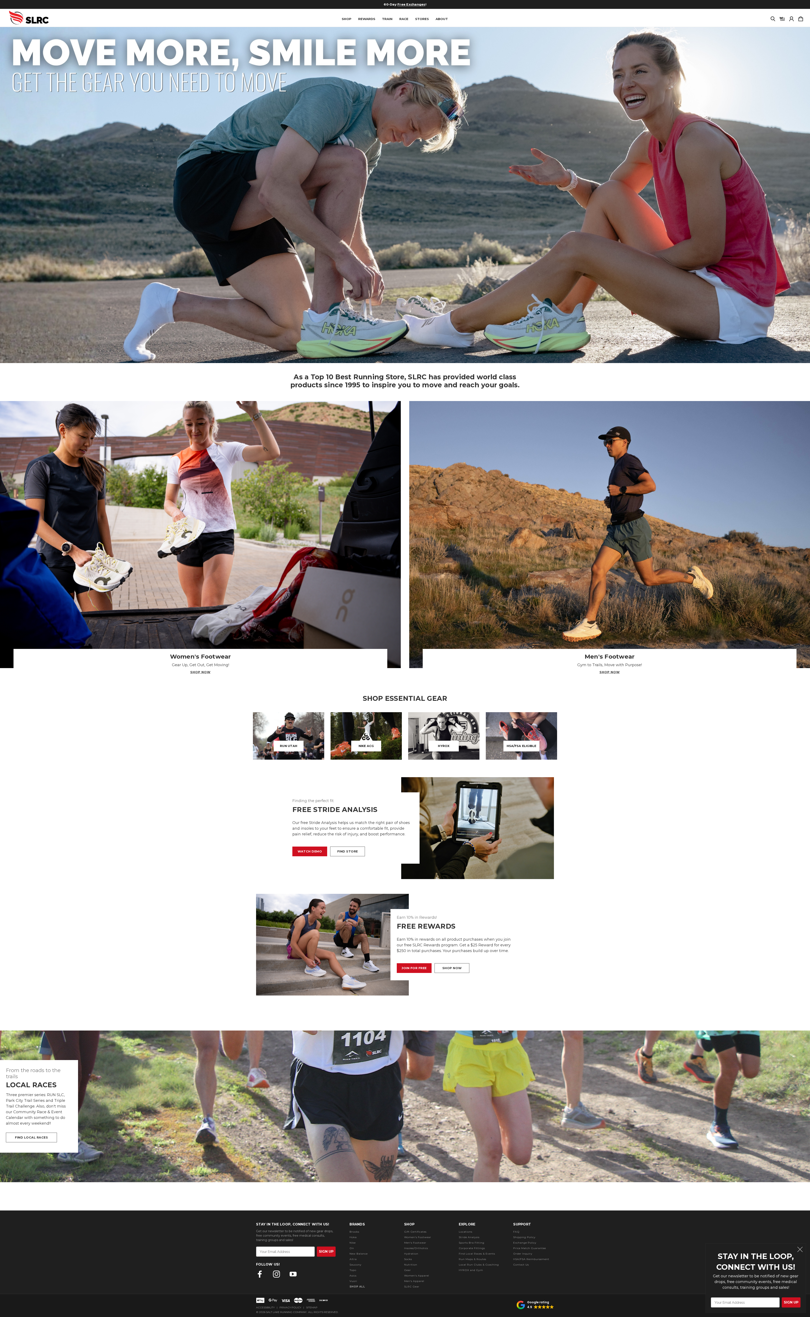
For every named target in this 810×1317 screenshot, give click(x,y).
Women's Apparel (416, 1275)
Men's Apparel (414, 1281)
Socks (408, 1259)
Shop (346, 18)
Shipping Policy (524, 1237)
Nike (353, 1242)
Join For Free (414, 968)
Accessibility (265, 1307)
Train (387, 18)
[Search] (773, 17)
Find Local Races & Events (477, 1253)
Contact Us (521, 1264)
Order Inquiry (522, 1253)
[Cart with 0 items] (800, 17)
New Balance (359, 1253)
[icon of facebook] (259, 1274)
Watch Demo (310, 851)
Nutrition (410, 1264)
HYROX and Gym (471, 1270)
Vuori (353, 1281)
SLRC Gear (411, 1286)
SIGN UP (791, 1302)
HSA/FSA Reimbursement (531, 1259)
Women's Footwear (417, 1237)
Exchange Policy (524, 1242)
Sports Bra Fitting (471, 1242)
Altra (353, 1259)
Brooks (354, 1231)
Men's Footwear (415, 1242)
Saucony (356, 1264)
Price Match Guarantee (529, 1248)
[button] (405, 195)
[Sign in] (791, 17)
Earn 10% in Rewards (390, 4)
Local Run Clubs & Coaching (479, 1264)
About (442, 18)
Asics (353, 1275)
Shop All (357, 1286)
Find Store (347, 851)
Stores (422, 18)
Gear (407, 1270)
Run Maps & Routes (472, 1259)
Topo (353, 1270)
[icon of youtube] (293, 1274)
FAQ (516, 1231)
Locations (465, 1231)
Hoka (353, 1237)
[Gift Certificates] (782, 17)
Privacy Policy (290, 1307)
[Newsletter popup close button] (800, 1250)
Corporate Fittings (472, 1248)
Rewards (366, 18)
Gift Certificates (415, 1231)
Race (403, 18)
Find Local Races (31, 1137)
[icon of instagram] (276, 1274)
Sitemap (311, 1307)
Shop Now (200, 672)
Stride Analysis (469, 1237)
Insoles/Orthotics (416, 1248)
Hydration (411, 1253)
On (352, 1248)
